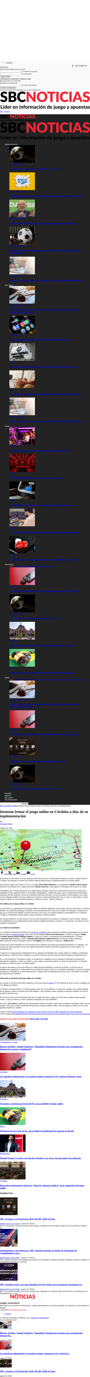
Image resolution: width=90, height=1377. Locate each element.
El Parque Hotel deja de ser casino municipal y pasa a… (36, 478)
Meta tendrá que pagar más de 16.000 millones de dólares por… (40, 339)
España (56, 679)
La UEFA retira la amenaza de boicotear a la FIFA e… (35, 169)
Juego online (9, 285)
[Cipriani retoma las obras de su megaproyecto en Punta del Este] (22, 444)
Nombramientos (38, 566)
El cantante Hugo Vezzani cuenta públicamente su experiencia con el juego (45, 394)
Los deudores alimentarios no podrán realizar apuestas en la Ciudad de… (44, 591)
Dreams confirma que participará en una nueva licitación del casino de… (44, 559)
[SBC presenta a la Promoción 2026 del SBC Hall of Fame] (22, 755)
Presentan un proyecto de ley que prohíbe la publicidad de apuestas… (42, 672)
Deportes (16, 566)
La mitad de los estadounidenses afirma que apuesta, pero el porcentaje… (44, 532)
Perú (76, 679)
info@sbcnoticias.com (18, 1310)
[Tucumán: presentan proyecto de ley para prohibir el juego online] (22, 639)
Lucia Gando (15, 1224)
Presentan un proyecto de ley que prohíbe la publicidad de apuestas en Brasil (37, 1131)
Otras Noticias (9, 564)
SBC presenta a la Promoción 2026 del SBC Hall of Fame (37, 761)
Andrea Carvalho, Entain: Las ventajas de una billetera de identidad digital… (46, 280)
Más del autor (39, 1019)
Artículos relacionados (15, 1019)
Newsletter (8, 793)
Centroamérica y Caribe (18, 305)
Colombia (50, 679)
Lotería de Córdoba (38, 932)
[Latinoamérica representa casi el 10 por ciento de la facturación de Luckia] (22, 498)
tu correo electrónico (29, 85)
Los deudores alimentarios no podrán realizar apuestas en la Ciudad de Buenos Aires (40, 1076)
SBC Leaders (9, 797)
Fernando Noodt (6, 824)
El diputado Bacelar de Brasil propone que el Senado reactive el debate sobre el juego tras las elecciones (51, 1014)
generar (51, 983)
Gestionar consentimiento (39, 1318)
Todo (11, 566)
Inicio (2, 806)
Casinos (7, 426)
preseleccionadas (18, 934)
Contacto (9, 63)
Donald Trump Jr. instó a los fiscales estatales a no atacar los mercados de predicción (40, 1158)
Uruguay (81, 679)
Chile (45, 679)
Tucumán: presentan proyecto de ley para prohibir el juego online (40, 645)
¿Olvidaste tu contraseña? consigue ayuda (15, 79)
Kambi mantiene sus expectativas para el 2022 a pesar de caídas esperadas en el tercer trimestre (47, 1012)
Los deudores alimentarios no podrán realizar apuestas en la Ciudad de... (35, 1353)
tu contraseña (26, 74)
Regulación (48, 566)
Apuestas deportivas (11, 144)
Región (7, 677)
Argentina (13, 586)
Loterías (29, 566)
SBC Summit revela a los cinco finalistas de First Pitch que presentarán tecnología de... (41, 1284)
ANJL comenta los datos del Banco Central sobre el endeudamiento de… (44, 367)
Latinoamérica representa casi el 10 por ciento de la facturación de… (42, 505)
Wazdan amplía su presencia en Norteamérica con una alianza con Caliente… (46, 196)
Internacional (14, 335)
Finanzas (23, 566)
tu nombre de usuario (29, 71)
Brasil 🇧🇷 (8, 795)
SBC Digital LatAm (11, 799)
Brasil (11, 362)
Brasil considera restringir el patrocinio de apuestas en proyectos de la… (43, 223)
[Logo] (17, 121)
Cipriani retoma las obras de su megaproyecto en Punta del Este (40, 450)
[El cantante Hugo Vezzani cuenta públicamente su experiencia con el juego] (22, 387)
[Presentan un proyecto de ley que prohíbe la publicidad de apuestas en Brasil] (22, 666)
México (71, 679)
